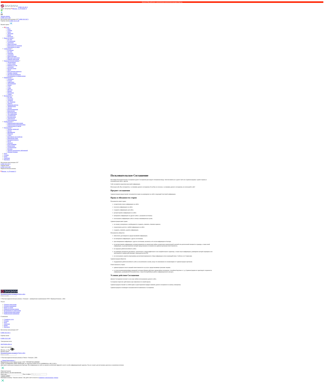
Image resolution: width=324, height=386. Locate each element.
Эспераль (10, 100)
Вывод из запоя (8, 38)
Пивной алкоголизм (13, 59)
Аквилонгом (11, 118)
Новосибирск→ (11, 360)
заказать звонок (5, 376)
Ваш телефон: (27, 374)
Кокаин (9, 91)
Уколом (9, 108)
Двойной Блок (11, 106)
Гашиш (9, 94)
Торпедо (9, 103)
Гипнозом (10, 53)
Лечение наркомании (10, 306)
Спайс (9, 88)
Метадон (9, 89)
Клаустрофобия (11, 144)
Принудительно (12, 44)
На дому (9, 39)
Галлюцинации (11, 147)
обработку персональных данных (48, 377)
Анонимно (10, 42)
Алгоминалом (11, 115)
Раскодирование (12, 120)
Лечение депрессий (13, 129)
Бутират (9, 80)
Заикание (10, 143)
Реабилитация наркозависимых (16, 124)
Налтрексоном (11, 117)
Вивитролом (11, 111)
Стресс (9, 135)
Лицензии (10, 33)
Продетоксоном (12, 112)
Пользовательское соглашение (9, 294)
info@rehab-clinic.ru (6, 344)
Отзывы (9, 30)
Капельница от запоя (13, 47)
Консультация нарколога (14, 71)
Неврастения (11, 146)
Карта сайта (21, 294)
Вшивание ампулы (12, 105)
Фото (8, 29)
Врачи (9, 35)
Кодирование (8, 95)
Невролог (10, 133)
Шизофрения (11, 132)
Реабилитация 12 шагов (14, 126)
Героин (9, 85)
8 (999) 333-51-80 (5, 17)
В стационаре (11, 41)
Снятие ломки (11, 64)
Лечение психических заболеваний (17, 150)
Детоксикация (11, 62)
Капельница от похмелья (14, 45)
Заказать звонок (5, 16)
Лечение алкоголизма (10, 304)
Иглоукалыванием (12, 109)
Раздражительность (13, 140)
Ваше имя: (4, 374)
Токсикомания (11, 83)
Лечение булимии (12, 152)
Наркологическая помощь (11, 61)
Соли (8, 86)
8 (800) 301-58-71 (23, 7)
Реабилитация (8, 121)
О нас (7, 27)
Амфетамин (10, 82)
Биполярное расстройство (14, 137)
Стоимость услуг (9, 319)
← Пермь (3, 360)
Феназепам (10, 92)
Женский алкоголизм (13, 57)
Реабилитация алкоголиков (15, 123)
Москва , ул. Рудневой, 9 (19, 8)
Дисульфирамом (12, 114)
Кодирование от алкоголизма (12, 310)
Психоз (9, 130)
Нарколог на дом (12, 65)
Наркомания (7, 77)
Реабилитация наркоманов (11, 313)
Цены (9, 32)
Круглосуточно (11, 68)
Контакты (10, 36)
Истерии (9, 149)
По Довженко (11, 102)
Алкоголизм (7, 48)
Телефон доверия (12, 73)
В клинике (10, 50)
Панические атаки (12, 138)
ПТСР (9, 141)
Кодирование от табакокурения (16, 76)
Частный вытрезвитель (14, 74)
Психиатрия (7, 127)
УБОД (9, 70)
